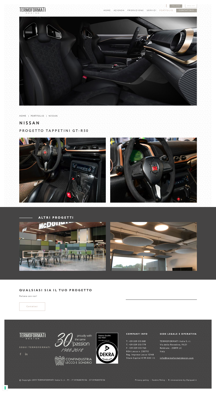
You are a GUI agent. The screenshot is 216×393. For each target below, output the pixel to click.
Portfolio (166, 10)
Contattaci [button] (186, 10)
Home (107, 10)
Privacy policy (142, 380)
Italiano (175, 6)
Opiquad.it (191, 380)
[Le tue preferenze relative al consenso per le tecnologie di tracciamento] (5, 388)
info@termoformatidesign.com (177, 358)
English (191, 6)
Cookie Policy (158, 380)
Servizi (151, 10)
